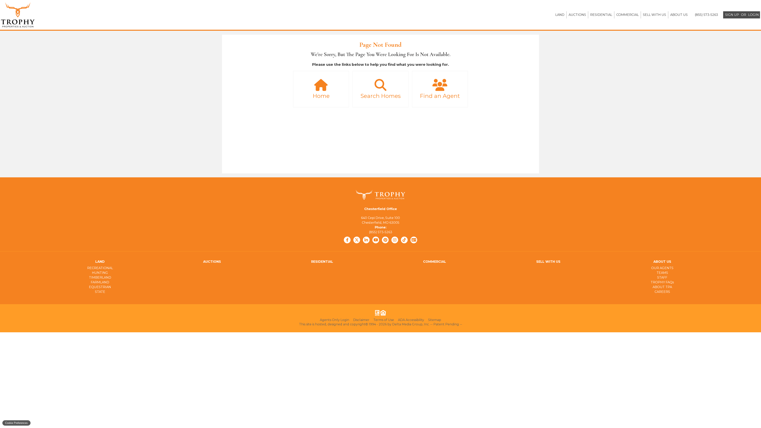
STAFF (662, 277)
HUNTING (100, 273)
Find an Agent (440, 96)
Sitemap (434, 320)
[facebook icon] (347, 240)
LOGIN (753, 15)
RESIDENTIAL (601, 15)
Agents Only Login (334, 320)
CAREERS (662, 292)
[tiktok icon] (404, 240)
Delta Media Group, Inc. (410, 324)
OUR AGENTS (662, 268)
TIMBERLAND (100, 277)
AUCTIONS (577, 15)
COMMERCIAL (627, 15)
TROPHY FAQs (662, 282)
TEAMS (662, 273)
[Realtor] (377, 313)
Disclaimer (361, 320)
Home (321, 96)
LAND (559, 15)
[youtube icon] (375, 240)
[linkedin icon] (366, 240)
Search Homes (380, 96)
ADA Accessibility (411, 320)
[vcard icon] (413, 240)
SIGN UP (732, 15)
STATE (100, 292)
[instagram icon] (394, 240)
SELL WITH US (654, 15)
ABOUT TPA (662, 287)
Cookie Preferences (16, 422)
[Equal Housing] (384, 313)
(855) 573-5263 (380, 232)
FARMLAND (100, 282)
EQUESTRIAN (100, 287)
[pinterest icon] (385, 240)
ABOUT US (679, 15)
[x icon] (356, 240)
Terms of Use (383, 320)
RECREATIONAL (100, 268)
